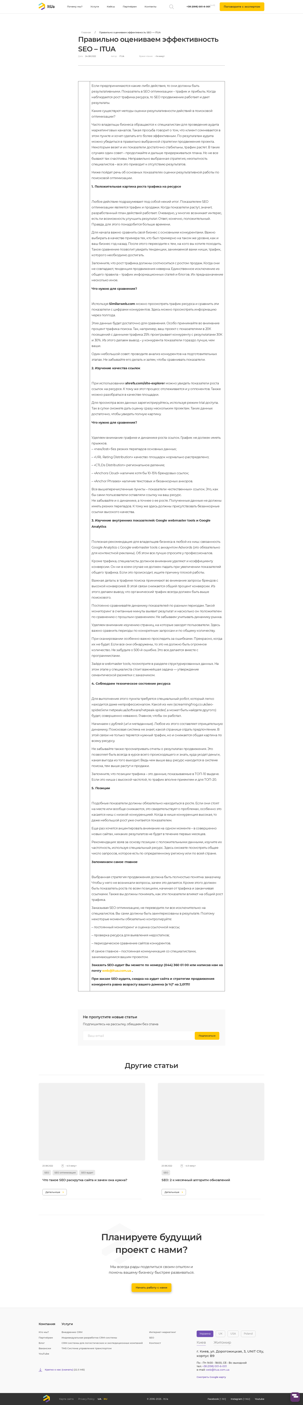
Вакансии (45, 1348)
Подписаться (207, 1035)
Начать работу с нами (151, 1287)
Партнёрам (130, 6)
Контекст (155, 1342)
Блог (42, 1342)
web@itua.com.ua (116, 971)
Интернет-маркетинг (162, 1332)
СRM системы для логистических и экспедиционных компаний (102, 1342)
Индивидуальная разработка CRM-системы (89, 1337)
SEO (46, 1172)
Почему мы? (75, 6)
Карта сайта (66, 1399)
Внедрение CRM (72, 1332)
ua (99, 1398)
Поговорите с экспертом (242, 6)
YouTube (44, 1353)
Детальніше (52, 1192)
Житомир (222, 1343)
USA (233, 1333)
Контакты (150, 6)
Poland (248, 1333)
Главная (86, 32)
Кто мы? (44, 1332)
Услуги (94, 6)
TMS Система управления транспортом (87, 1348)
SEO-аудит (87, 1172)
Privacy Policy (86, 1399)
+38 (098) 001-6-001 (198, 6)
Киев (201, 1343)
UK (220, 1333)
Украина (205, 1333)
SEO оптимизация (65, 1172)
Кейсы (111, 6)
